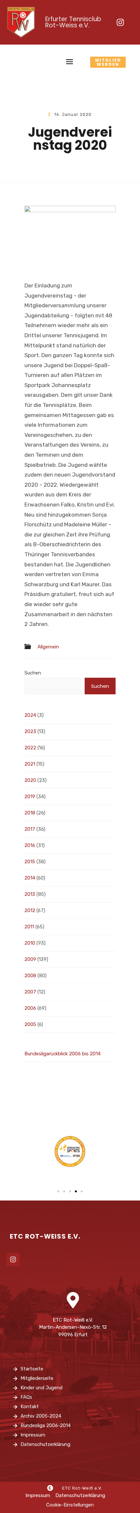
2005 (30, 1024)
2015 (29, 862)
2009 (30, 959)
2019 (29, 796)
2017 (29, 829)
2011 (29, 927)
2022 (30, 748)
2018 (29, 813)
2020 (30, 780)
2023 (30, 731)
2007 (30, 992)
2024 (30, 715)
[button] (58, 1191)
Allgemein (48, 647)
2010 (29, 943)
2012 (29, 910)
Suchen (32, 673)
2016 (29, 845)
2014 (29, 878)
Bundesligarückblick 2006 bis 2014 (62, 1054)
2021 (29, 764)
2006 (30, 1008)
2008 (30, 976)
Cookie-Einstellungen (70, 1505)
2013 (29, 894)
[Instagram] (120, 22)
